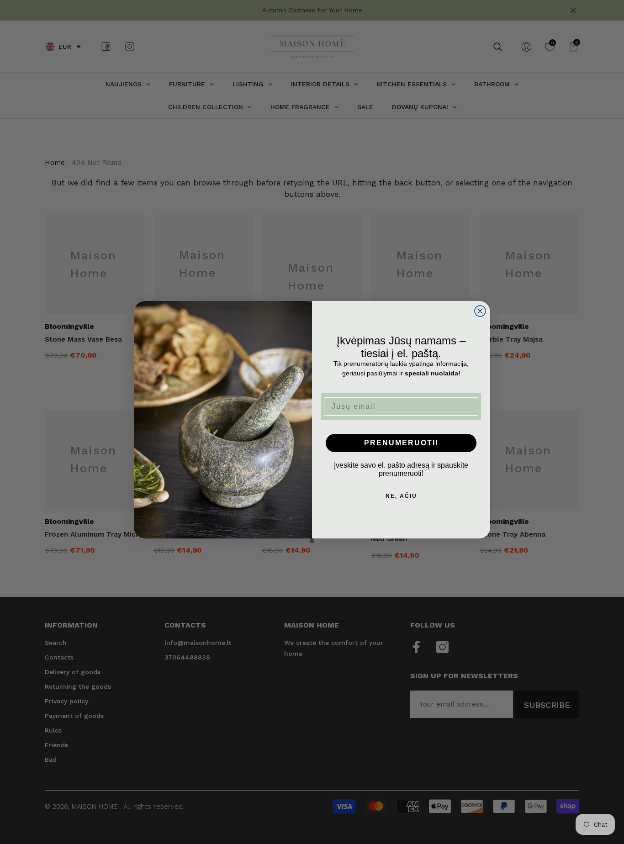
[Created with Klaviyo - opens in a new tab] (312, 540)
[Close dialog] (480, 311)
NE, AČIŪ (401, 496)
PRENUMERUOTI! (401, 443)
